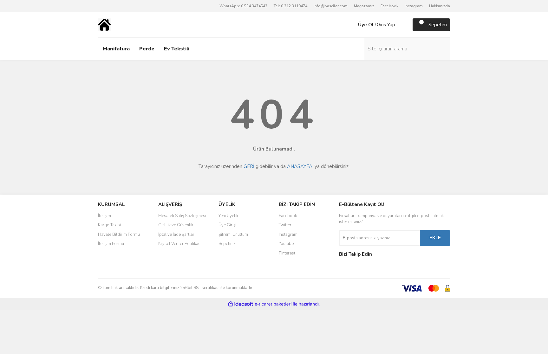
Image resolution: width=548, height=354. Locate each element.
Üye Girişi (227, 225)
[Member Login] (351, 24)
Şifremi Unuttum (233, 234)
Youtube (286, 244)
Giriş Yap (386, 25)
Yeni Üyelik (228, 216)
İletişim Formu (111, 244)
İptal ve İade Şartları (176, 234)
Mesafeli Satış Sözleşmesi (182, 216)
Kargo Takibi (109, 225)
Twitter (285, 225)
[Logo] (104, 24)
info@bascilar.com (331, 6)
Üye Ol (366, 25)
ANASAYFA (299, 166)
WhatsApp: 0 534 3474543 (243, 6)
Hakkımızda (439, 6)
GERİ (249, 166)
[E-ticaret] (273, 304)
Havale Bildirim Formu (119, 234)
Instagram (414, 6)
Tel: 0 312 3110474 (290, 6)
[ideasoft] (240, 304)
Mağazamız (364, 6)
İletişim (104, 216)
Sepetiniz (227, 244)
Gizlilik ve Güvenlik (175, 225)
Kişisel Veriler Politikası (179, 244)
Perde (146, 48)
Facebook (389, 6)
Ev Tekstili (176, 48)
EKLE (435, 238)
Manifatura (116, 48)
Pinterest (287, 253)
